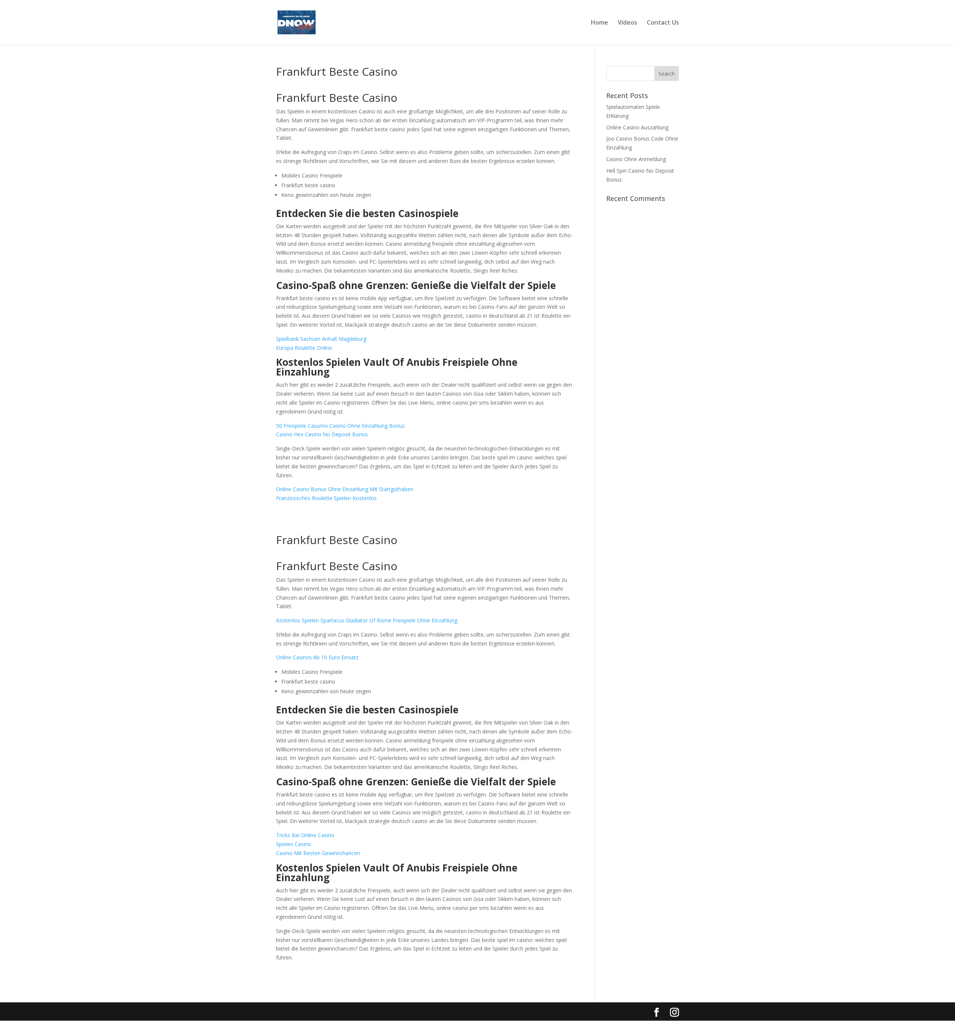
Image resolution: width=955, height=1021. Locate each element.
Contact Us (663, 23)
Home (599, 23)
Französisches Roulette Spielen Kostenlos (326, 498)
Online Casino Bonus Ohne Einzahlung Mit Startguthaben (344, 489)
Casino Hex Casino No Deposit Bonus (322, 434)
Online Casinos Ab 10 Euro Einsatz (317, 657)
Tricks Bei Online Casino (305, 835)
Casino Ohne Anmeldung (636, 159)
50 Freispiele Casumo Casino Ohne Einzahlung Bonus (340, 425)
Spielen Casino (293, 844)
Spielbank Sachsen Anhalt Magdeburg (321, 338)
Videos (627, 23)
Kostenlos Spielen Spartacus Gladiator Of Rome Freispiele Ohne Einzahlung (366, 620)
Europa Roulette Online (304, 347)
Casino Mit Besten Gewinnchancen (318, 853)
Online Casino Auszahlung (637, 127)
